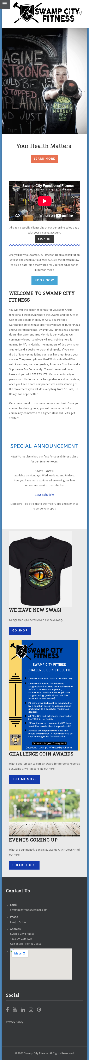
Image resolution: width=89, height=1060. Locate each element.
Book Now (44, 280)
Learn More (44, 159)
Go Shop (20, 630)
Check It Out (24, 865)
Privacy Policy (14, 1022)
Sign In (44, 239)
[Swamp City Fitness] (46, 13)
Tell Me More (24, 779)
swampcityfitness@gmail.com (28, 910)
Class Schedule (44, 494)
